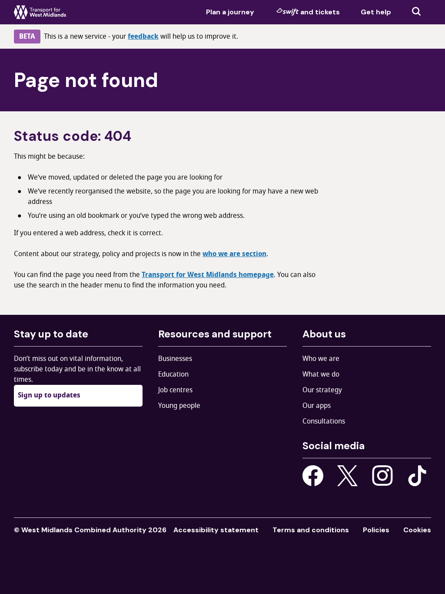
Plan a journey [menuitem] (230, 12)
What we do (320, 374)
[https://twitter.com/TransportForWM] (347, 475)
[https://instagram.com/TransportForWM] (382, 475)
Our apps (316, 405)
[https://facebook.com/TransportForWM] (312, 475)
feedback (143, 36)
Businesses (175, 359)
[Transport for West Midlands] (40, 12)
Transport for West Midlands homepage (208, 275)
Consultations (323, 421)
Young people (179, 405)
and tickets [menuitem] (320, 12)
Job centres (175, 390)
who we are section (234, 254)
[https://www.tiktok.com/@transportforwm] (417, 475)
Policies (376, 529)
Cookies (417, 529)
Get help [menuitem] (376, 12)
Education (173, 374)
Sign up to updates (49, 395)
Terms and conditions (310, 529)
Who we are (320, 359)
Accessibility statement (216, 529)
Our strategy (322, 390)
